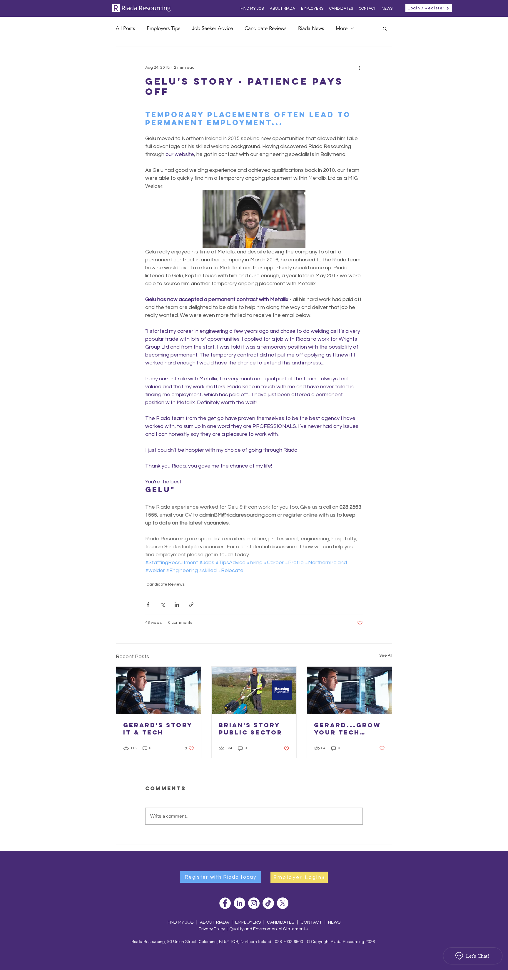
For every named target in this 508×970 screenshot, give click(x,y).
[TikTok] (268, 903)
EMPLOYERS (248, 922)
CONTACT (311, 922)
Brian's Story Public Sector (251, 728)
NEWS (334, 922)
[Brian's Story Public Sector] (254, 690)
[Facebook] (225, 903)
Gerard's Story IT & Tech (158, 728)
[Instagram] (254, 903)
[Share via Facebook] (148, 604)
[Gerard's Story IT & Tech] (158, 690)
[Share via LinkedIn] (177, 604)
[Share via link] (191, 604)
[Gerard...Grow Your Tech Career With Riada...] (349, 690)
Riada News (311, 28)
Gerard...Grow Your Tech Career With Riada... (347, 728)
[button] (384, 28)
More (341, 28)
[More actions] (359, 67)
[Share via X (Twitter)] (162, 604)
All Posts (125, 28)
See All (385, 655)
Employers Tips (163, 28)
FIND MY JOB (181, 922)
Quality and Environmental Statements (268, 929)
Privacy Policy (212, 929)
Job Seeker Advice (212, 28)
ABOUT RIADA (214, 922)
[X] (282, 903)
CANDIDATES (280, 922)
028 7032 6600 (289, 941)
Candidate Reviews (265, 28)
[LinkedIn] (239, 903)
